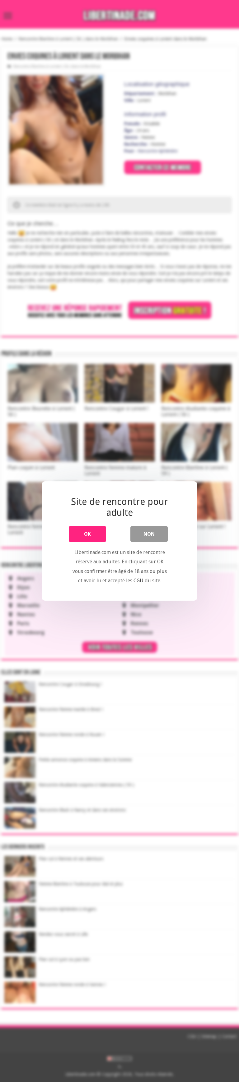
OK (87, 534)
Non (149, 534)
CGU (138, 581)
